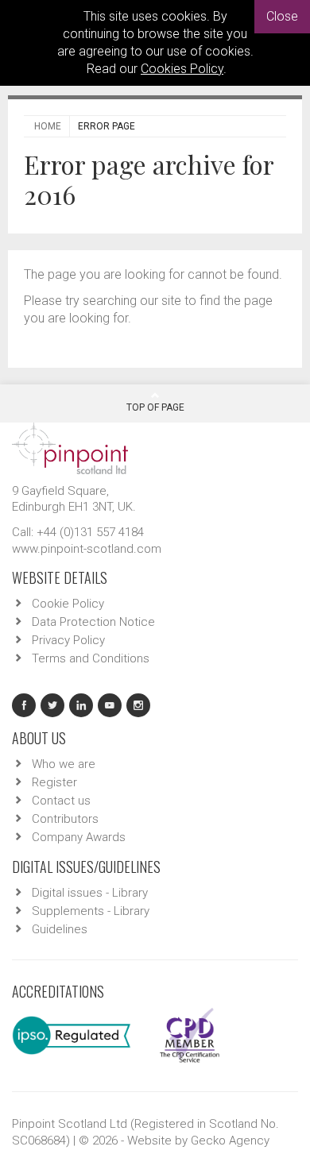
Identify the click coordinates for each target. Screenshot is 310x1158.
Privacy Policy (68, 640)
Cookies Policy (182, 68)
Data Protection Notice (93, 622)
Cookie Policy (68, 603)
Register (54, 782)
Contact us (61, 800)
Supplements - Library (90, 911)
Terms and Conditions (90, 658)
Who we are (63, 764)
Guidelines (59, 929)
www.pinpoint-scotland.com (86, 549)
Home (47, 126)
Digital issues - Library (90, 893)
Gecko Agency (230, 1140)
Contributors (65, 819)
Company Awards (79, 837)
